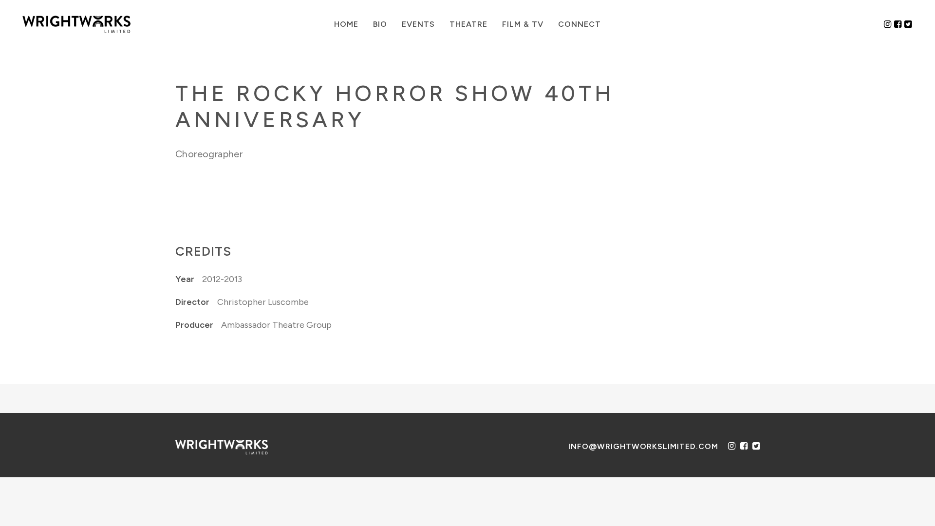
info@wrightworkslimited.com (643, 446)
